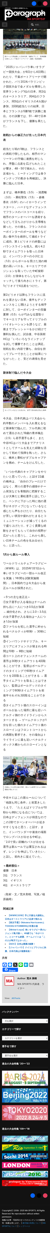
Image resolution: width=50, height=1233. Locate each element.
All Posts (16, 998)
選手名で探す (9, 1046)
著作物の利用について (31, 1223)
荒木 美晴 (32, 978)
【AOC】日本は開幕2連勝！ (21, 944)
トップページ (24, 1226)
